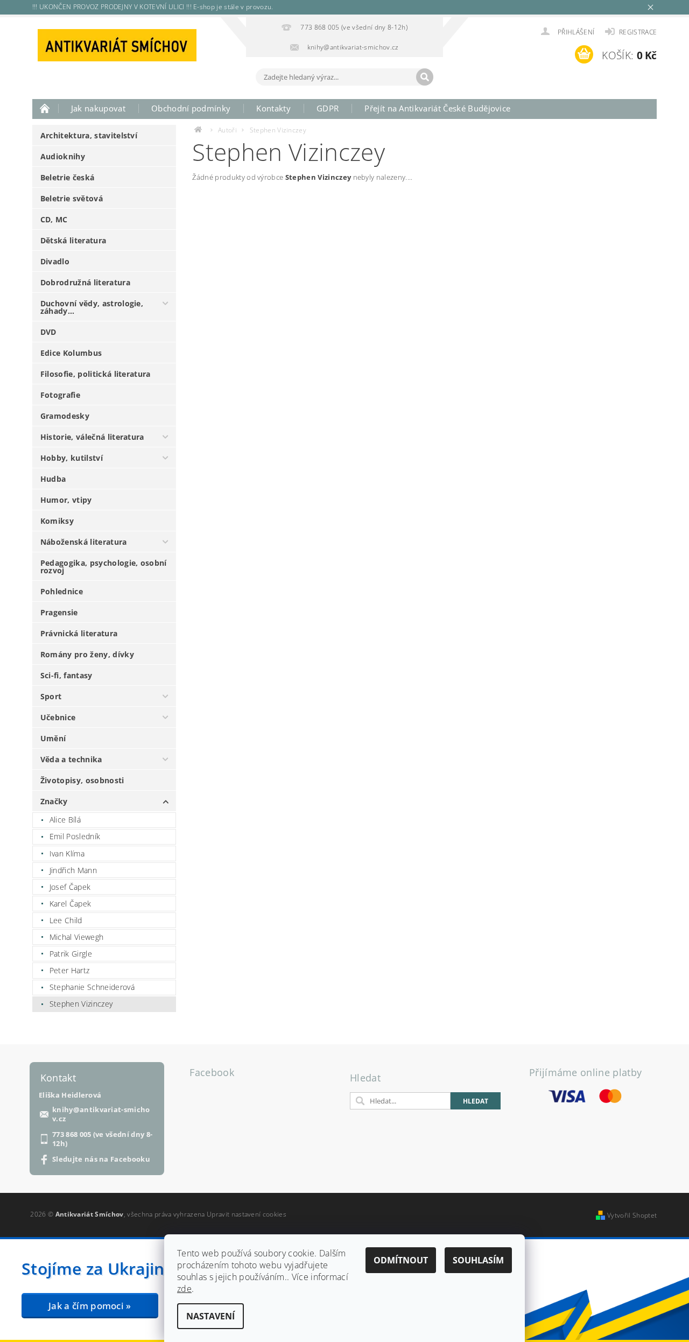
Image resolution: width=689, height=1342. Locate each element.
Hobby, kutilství (71, 458)
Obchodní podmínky (190, 108)
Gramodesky (64, 416)
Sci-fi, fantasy (66, 675)
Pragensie (59, 612)
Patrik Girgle (71, 953)
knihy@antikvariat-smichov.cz (101, 1114)
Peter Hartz (70, 970)
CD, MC (54, 219)
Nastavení (210, 1316)
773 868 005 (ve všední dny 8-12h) (102, 1139)
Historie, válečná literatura (92, 437)
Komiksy (57, 521)
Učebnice (58, 717)
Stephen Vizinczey (81, 1004)
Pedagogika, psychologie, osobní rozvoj (103, 566)
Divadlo (54, 261)
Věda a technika (71, 759)
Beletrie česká (67, 177)
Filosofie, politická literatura (95, 374)
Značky (54, 801)
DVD (48, 332)
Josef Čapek (70, 887)
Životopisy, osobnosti (82, 780)
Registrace (638, 32)
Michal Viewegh (76, 937)
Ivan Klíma (67, 853)
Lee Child (66, 920)
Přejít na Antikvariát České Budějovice (437, 108)
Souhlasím (478, 1260)
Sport (51, 696)
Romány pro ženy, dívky (87, 654)
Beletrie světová (71, 198)
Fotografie (60, 395)
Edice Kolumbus (71, 353)
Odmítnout (401, 1260)
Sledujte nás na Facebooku (101, 1159)
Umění (53, 738)
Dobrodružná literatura (85, 282)
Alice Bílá (65, 819)
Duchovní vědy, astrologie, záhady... (91, 307)
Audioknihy (62, 156)
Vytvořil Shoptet (632, 1215)
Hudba (53, 479)
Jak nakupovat (98, 108)
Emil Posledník (75, 836)
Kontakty (273, 108)
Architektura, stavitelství (88, 135)
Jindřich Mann (73, 870)
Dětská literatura (73, 240)
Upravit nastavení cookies (246, 1214)
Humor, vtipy (66, 500)
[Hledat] (424, 77)
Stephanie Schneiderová (92, 987)
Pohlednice (61, 591)
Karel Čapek (71, 903)
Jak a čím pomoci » (89, 1305)
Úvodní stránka (45, 108)
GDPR (328, 108)
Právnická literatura (78, 633)
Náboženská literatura (83, 542)
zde (184, 1289)
